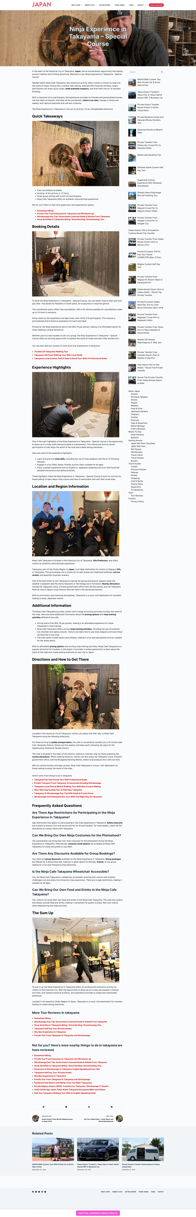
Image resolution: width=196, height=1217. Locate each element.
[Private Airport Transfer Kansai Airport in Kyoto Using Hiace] (143, 1149)
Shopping (135, 478)
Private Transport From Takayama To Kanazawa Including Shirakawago (67, 783)
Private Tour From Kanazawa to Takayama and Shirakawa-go (65, 213)
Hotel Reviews (137, 434)
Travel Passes (137, 458)
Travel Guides (119, 5)
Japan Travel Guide (156, 5)
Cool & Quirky (137, 481)
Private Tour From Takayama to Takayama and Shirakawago (62, 1035)
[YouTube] (45, 1192)
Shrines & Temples (139, 397)
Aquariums (136, 487)
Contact (141, 5)
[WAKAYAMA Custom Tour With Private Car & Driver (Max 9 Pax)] (53, 1149)
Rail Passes (136, 449)
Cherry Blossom (138, 429)
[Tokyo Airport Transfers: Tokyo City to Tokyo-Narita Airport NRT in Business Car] (98, 1149)
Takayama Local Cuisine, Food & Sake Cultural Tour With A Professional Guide (70, 358)
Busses (134, 461)
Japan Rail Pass (138, 446)
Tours (131, 5)
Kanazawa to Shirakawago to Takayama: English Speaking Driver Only (67, 1069)
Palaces (134, 472)
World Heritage (138, 426)
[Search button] (162, 72)
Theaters (135, 414)
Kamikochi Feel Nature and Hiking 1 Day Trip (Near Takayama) (63, 1083)
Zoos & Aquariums (139, 423)
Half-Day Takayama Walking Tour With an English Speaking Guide (65, 1093)
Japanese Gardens (139, 411)
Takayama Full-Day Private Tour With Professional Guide (60, 780)
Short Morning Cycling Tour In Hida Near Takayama (58, 790)
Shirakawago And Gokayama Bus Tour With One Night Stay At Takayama (68, 797)
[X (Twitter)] (66, 1107)
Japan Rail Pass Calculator (143, 443)
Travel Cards (137, 455)
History (134, 400)
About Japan (75, 5)
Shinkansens (136, 452)
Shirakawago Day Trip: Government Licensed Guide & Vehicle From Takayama (73, 216)
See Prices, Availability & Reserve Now (96, 1213)
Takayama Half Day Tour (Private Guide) (53, 1028)
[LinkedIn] (111, 1107)
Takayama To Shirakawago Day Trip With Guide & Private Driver (64, 793)
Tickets (134, 466)
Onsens (134, 394)
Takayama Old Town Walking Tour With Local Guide (58, 355)
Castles (134, 417)
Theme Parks (137, 484)
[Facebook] (43, 1107)
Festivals (135, 420)
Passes (134, 475)
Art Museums (137, 490)
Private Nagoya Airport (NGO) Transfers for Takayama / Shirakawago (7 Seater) (71, 1086)
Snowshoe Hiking (45, 211)
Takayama (93, 50)
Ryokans (135, 437)
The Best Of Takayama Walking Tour (51, 351)
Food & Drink (136, 408)
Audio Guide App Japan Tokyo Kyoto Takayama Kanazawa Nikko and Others (69, 1089)
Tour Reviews (101, 50)
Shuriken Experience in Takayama (50, 1032)
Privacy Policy (137, 501)
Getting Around (104, 5)
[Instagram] (39, 1192)
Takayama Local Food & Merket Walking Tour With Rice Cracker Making (67, 786)
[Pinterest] (89, 1107)
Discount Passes (138, 469)
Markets (134, 405)
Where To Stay (90, 5)
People (134, 403)
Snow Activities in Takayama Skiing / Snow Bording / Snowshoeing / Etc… (71, 219)
